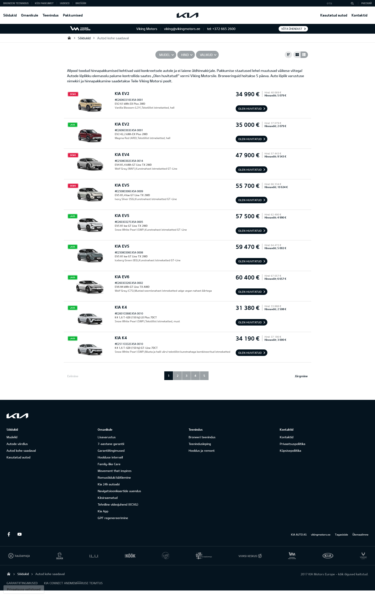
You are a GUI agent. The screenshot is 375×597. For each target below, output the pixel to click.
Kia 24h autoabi (109, 484)
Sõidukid (10, 15)
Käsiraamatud (108, 497)
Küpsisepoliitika (290, 450)
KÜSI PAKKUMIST (44, 3)
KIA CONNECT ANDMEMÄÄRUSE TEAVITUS (73, 583)
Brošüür (81, 3)
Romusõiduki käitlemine (114, 477)
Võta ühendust (291, 28)
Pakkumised (73, 15)
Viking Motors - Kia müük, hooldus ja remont (69, 38)
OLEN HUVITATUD (250, 108)
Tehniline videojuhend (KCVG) (118, 504)
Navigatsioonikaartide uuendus (119, 491)
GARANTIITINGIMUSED (22, 583)
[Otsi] (352, 3)
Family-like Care (109, 464)
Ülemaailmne (360, 534)
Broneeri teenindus (202, 437)
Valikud (206, 55)
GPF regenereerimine (113, 518)
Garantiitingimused (111, 450)
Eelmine (72, 376)
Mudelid (12, 437)
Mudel (164, 55)
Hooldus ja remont (202, 450)
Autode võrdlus (17, 444)
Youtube (19, 534)
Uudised (64, 3)
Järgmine (301, 376)
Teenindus (51, 15)
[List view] (304, 54)
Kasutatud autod (333, 15)
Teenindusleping (200, 444)
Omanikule (29, 15)
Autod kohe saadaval (113, 38)
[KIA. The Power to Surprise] (17, 415)
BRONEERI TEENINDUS (16, 3)
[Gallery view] (297, 54)
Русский (366, 3)
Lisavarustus (107, 437)
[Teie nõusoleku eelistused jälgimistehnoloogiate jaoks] (23, 589)
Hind (185, 55)
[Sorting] (288, 54)
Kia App (103, 511)
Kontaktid (359, 15)
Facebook (9, 534)
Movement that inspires (115, 471)
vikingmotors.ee (321, 534)
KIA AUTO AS (299, 534)
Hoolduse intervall (110, 457)
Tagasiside (341, 534)
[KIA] (187, 15)
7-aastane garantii (111, 444)
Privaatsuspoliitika (292, 444)
